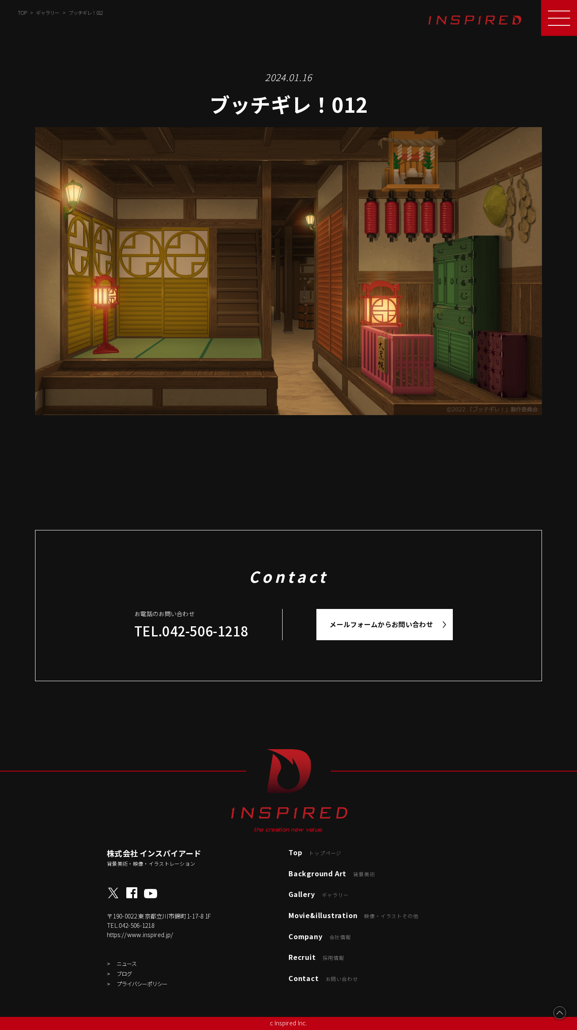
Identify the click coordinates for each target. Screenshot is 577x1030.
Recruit (316, 957)
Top (314, 852)
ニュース (126, 963)
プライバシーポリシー (142, 984)
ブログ (124, 974)
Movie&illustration (353, 915)
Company (319, 936)
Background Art (331, 873)
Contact (323, 978)
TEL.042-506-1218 (191, 631)
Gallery (318, 894)
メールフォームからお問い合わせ (381, 624)
